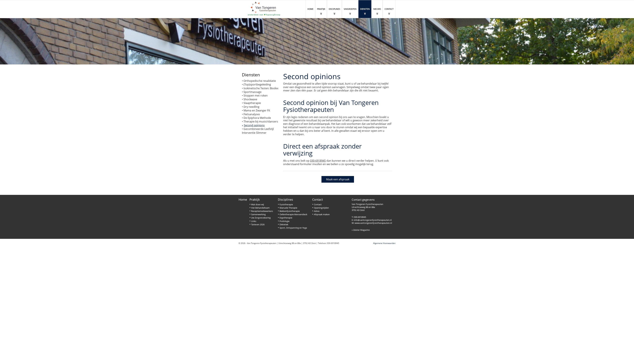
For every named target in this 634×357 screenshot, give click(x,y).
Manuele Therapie (288, 207)
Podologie (284, 221)
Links (253, 221)
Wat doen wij (257, 204)
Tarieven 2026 (257, 224)
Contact (317, 199)
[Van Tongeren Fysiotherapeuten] (265, 9)
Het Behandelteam (260, 207)
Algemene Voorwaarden (384, 243)
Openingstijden (321, 207)
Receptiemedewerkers (262, 211)
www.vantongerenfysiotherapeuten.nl (373, 222)
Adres (316, 211)
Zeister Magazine (361, 229)
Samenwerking (258, 214)
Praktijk (254, 199)
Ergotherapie (286, 217)
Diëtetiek (284, 224)
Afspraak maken (322, 214)
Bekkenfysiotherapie (290, 211)
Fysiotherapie (286, 204)
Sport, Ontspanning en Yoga (293, 227)
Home (243, 199)
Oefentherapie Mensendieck (293, 214)
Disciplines (285, 199)
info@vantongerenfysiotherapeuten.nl (373, 219)
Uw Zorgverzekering (261, 217)
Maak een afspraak (337, 179)
